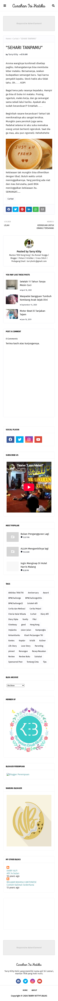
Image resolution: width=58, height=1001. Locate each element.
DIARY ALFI (12, 870)
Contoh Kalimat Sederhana (20, 885)
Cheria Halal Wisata (17, 614)
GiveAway (12, 625)
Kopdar (22, 641)
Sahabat (38, 656)
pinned (11, 651)
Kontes (11, 641)
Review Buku (24, 656)
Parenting (39, 646)
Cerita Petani (35, 609)
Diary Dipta (13, 619)
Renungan (23, 651)
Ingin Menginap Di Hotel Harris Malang (34, 565)
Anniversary (33, 593)
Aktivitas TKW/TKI (16, 593)
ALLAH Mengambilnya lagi (34, 548)
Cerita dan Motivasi (16, 609)
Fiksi (34, 619)
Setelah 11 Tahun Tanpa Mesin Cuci (32, 283)
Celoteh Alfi (32, 603)
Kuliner (42, 641)
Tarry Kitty (13, 54)
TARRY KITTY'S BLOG (37, 996)
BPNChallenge (14, 598)
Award (46, 593)
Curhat (16, 39)
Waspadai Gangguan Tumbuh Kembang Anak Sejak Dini (36, 298)
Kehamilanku (14, 635)
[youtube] (38, 439)
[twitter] (20, 439)
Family (25, 619)
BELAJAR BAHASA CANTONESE (21, 882)
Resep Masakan (39, 651)
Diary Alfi (45, 614)
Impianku (12, 630)
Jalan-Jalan (26, 630)
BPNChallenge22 (15, 603)
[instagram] (29, 439)
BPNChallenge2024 (33, 598)
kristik (32, 641)
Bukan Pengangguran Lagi (35, 533)
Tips (45, 662)
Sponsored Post (15, 662)
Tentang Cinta (33, 662)
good (23, 625)
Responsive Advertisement (29, 23)
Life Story (12, 646)
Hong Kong (34, 625)
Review (11, 656)
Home (8, 39)
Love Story (25, 646)
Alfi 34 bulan (13, 873)
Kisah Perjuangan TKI (33, 635)
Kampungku (40, 630)
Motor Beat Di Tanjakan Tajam (32, 312)
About (34, 990)
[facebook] (10, 439)
